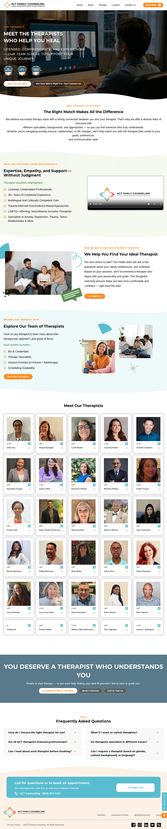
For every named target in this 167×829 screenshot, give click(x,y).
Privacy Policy (13, 825)
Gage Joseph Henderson (49, 530)
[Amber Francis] (148, 470)
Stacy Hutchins (77, 530)
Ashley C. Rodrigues (145, 630)
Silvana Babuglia (46, 448)
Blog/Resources (142, 815)
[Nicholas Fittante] (116, 470)
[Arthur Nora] (116, 552)
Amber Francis (142, 489)
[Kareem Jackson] (116, 511)
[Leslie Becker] (83, 429)
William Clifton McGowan (82, 630)
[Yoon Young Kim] (148, 511)
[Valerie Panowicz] (148, 552)
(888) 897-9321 (51, 793)
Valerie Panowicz (143, 571)
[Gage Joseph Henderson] (51, 511)
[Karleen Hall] (19, 511)
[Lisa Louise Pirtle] (51, 594)
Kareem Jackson (111, 530)
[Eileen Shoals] (116, 594)
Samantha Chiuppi (14, 489)
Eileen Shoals (110, 612)
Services (101, 815)
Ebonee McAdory (14, 571)
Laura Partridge (13, 612)
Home (80, 5)
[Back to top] (164, 815)
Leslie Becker (77, 448)
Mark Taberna (142, 612)
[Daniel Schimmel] (83, 594)
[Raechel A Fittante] (83, 470)
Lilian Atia (11, 448)
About (90, 5)
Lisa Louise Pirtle (46, 612)
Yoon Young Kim (143, 530)
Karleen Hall (12, 530)
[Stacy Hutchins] (83, 511)
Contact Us (130, 5)
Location (115, 5)
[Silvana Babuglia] (51, 429)
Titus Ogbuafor (110, 630)
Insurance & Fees (119, 815)
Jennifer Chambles (144, 448)
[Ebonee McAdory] (19, 552)
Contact (159, 815)
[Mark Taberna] (148, 594)
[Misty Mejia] (83, 552)
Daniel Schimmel (78, 612)
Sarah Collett (44, 489)
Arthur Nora (109, 571)
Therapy (102, 5)
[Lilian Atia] (19, 429)
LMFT (41, 444)
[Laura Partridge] (19, 594)
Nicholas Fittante (111, 489)
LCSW (9, 444)
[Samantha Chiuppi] (19, 470)
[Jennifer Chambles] (148, 429)
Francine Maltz (45, 630)
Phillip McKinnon (46, 571)
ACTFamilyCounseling (35, 825)
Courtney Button (111, 448)
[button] (75, 732)
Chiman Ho (11, 630)
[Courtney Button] (116, 429)
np (7, 625)
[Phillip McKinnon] (51, 552)
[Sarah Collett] (51, 470)
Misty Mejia (76, 571)
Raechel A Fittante (79, 489)
